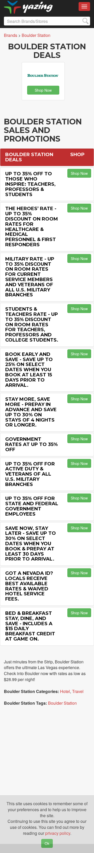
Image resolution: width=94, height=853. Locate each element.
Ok (47, 843)
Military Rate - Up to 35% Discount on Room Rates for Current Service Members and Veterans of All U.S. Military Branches (29, 277)
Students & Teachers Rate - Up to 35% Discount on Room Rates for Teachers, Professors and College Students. (31, 324)
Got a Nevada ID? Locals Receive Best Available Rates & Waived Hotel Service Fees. (29, 586)
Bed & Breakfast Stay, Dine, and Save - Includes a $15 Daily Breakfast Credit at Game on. (30, 626)
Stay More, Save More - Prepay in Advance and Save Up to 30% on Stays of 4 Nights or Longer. (31, 412)
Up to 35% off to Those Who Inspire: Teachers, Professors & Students (30, 184)
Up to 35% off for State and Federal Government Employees (31, 506)
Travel (78, 691)
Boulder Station (62, 703)
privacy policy (57, 833)
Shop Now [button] (43, 90)
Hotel (65, 691)
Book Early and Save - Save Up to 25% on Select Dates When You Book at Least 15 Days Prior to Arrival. (29, 369)
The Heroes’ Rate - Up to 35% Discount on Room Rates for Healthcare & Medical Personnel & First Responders (31, 227)
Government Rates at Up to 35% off (31, 444)
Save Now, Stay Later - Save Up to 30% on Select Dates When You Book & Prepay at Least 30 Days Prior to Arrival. (30, 543)
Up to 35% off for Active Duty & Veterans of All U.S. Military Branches (30, 474)
